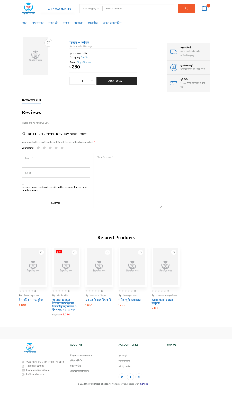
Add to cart (116, 80)
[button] (204, 9)
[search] (186, 8)
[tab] (31, 101)
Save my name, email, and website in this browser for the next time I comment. (54, 188)
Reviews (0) (31, 100)
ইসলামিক (84, 57)
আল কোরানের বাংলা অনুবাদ (163, 302)
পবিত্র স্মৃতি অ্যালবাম (130, 300)
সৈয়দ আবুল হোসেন (130, 295)
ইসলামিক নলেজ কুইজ (31, 300)
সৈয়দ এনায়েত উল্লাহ (98, 295)
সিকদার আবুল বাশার (31, 295)
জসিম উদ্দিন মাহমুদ (85, 46)
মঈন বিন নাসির (62, 295)
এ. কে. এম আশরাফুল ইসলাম (166, 295)
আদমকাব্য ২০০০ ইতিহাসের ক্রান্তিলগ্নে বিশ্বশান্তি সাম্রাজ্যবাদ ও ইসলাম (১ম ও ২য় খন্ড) (64, 305)
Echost (144, 384)
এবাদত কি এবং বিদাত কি (98, 300)
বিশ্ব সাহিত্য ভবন (84, 62)
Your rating (27, 147)
